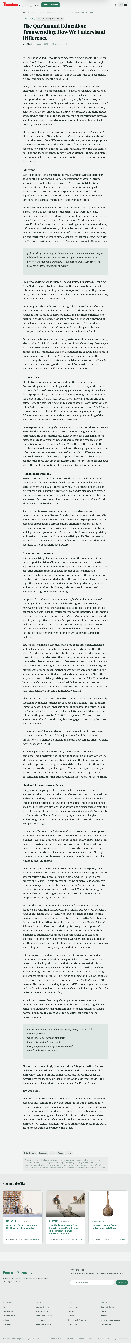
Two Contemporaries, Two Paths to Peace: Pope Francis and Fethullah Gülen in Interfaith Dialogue (64, 1229)
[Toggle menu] (125, 4)
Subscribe (122, 1282)
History (104, 1316)
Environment (41, 1320)
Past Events (8, 1311)
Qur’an (68, 1153)
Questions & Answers (77, 1320)
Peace (60, 1153)
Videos (6, 1320)
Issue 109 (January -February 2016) (50, 19)
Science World (42, 1311)
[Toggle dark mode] (120, 4)
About (5, 1307)
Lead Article (73, 1307)
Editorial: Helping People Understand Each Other (105, 1226)
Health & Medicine (43, 1324)
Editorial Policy (69, 1338)
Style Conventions (120, 1338)
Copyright (91, 1338)
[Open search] (114, 4)
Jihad (52, 1153)
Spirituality (72, 1324)
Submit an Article (50, 4)
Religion (71, 1311)
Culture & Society (108, 1307)
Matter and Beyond (44, 1316)
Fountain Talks (9, 1316)
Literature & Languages (110, 1320)
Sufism (71, 1316)
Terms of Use (56, 1338)
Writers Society (104, 1338)
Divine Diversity (30, 1153)
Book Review (106, 1324)
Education (43, 1153)
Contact (81, 1338)
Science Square (42, 1307)
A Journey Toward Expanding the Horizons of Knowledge (21, 1226)
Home (25, 12)
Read (35, 1239)
